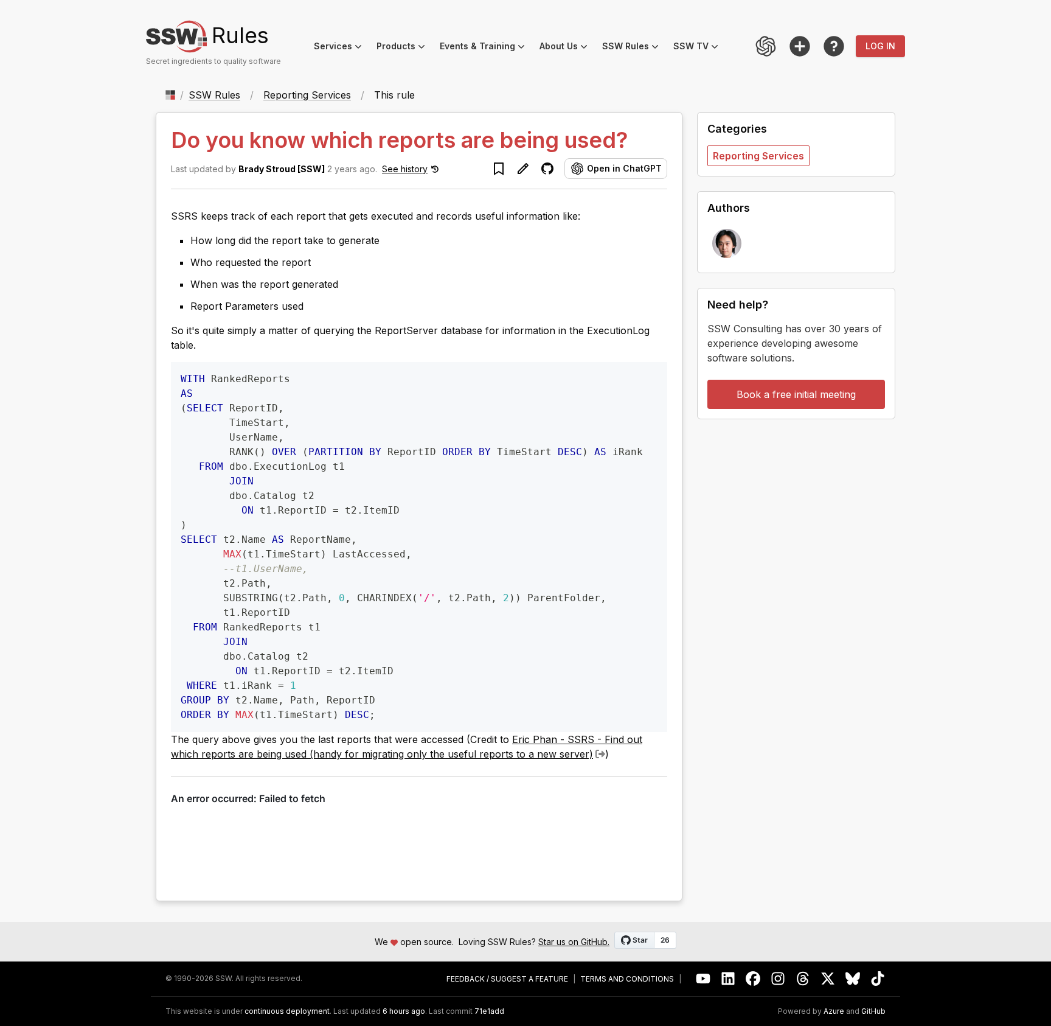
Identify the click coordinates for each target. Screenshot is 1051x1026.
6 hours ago (404, 1011)
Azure (834, 1011)
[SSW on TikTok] (878, 978)
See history (405, 169)
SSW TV (699, 48)
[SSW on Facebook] (753, 978)
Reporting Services (307, 95)
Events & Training (486, 48)
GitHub (873, 1011)
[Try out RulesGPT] (766, 46)
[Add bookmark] (498, 168)
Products (404, 48)
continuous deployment (287, 1011)
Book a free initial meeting (796, 394)
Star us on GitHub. (573, 942)
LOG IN (880, 46)
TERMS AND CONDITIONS (627, 979)
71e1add (489, 1011)
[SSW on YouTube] (703, 978)
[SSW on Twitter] (828, 978)
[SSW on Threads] (803, 978)
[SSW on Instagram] (778, 978)
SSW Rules (634, 48)
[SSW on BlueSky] (853, 978)
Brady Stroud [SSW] (281, 169)
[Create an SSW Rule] (800, 46)
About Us (567, 48)
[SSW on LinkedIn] (728, 978)
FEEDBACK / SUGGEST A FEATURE (507, 979)
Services (341, 48)
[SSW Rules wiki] (834, 46)
